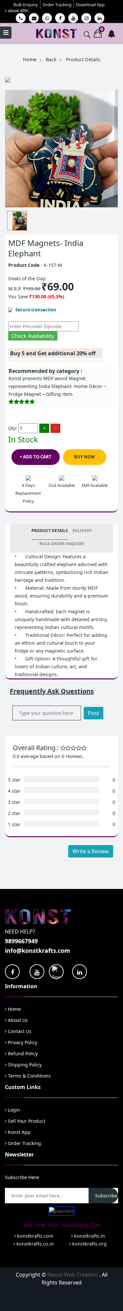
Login (13, 1110)
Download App (90, 5)
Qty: (12, 428)
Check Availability (32, 336)
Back (51, 59)
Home (29, 59)
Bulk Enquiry (25, 5)
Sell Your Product (26, 1121)
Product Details (49, 530)
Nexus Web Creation (73, 1274)
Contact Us (19, 1031)
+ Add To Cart (35, 457)
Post (93, 713)
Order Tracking (57, 5)
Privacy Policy (22, 1042)
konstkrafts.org (89, 1244)
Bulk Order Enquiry (61, 543)
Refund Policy (22, 1053)
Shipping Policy (24, 1065)
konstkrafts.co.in (34, 1244)
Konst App (19, 1132)
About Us (17, 1020)
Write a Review (90, 851)
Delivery (82, 530)
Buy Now (84, 457)
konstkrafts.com (34, 1236)
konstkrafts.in (89, 1236)
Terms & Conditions (29, 1076)
